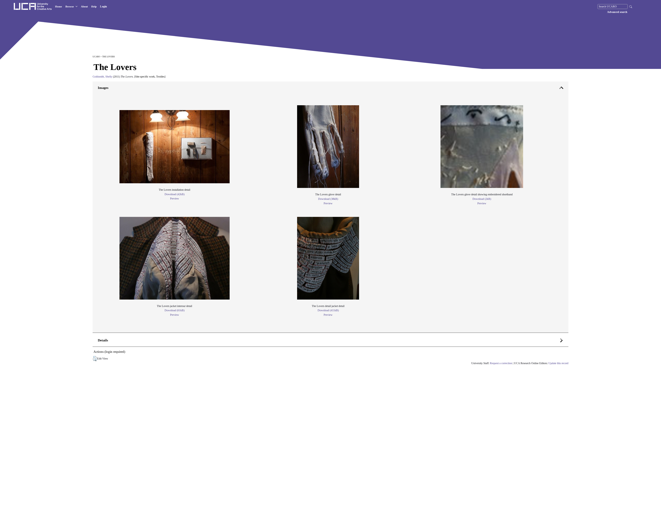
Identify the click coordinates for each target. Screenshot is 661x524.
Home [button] (58, 6)
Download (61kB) (175, 310)
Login (103, 6)
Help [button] (94, 6)
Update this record (558, 363)
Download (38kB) (328, 198)
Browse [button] (69, 6)
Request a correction (501, 363)
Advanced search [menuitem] (617, 12)
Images (103, 88)
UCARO (96, 56)
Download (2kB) (482, 198)
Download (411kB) (328, 310)
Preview (174, 198)
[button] (95, 358)
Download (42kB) (175, 194)
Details (103, 340)
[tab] (331, 207)
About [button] (84, 6)
